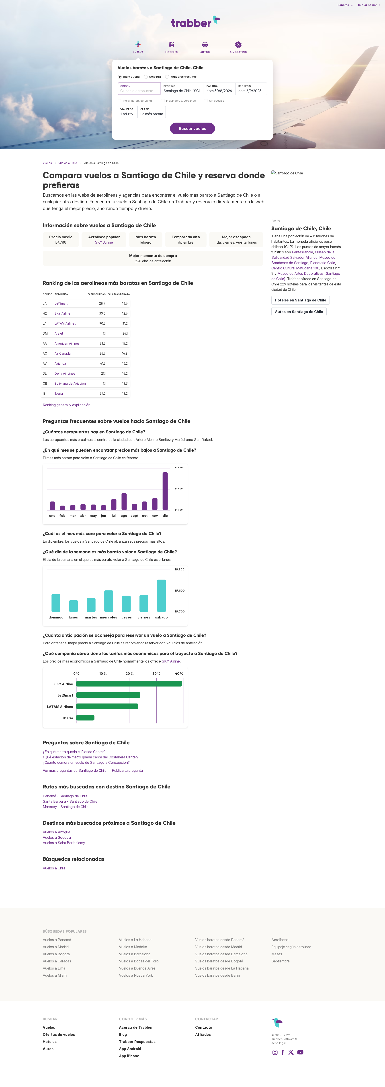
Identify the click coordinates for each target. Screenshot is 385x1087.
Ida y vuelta (131, 76)
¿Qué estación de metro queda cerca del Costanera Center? (91, 757)
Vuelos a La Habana (135, 939)
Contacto (203, 1027)
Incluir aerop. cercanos (138, 101)
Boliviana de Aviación (70, 383)
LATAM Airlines (65, 323)
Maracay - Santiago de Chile (65, 806)
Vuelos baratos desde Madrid (218, 947)
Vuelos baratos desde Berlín (217, 975)
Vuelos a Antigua (56, 832)
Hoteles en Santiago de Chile (300, 300)
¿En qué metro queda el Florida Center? (74, 752)
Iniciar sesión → (369, 5)
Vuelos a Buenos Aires (137, 968)
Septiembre (280, 961)
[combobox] (139, 89)
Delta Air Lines (65, 373)
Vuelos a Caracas (57, 961)
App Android (130, 1049)
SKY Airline (104, 242)
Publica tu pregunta (127, 770)
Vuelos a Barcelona (134, 954)
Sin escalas (216, 101)
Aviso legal (278, 1043)
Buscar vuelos (192, 128)
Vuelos (49, 1027)
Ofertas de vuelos (59, 1034)
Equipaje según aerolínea (291, 947)
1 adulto (126, 114)
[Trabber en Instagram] (275, 1054)
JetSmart (61, 303)
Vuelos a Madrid (56, 947)
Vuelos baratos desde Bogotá (219, 961)
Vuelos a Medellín (133, 947)
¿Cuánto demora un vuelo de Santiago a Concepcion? (86, 762)
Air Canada (63, 353)
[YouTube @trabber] (299, 1054)
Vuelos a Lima (54, 968)
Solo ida (155, 76)
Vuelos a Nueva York (136, 975)
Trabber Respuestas (137, 1041)
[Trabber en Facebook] (283, 1054)
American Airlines (67, 343)
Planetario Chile (322, 263)
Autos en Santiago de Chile (299, 311)
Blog (123, 1034)
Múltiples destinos (183, 76)
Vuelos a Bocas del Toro (139, 961)
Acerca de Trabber (136, 1027)
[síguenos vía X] (291, 1054)
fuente (275, 220)
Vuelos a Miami (55, 975)
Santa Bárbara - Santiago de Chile (70, 801)
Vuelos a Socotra (57, 837)
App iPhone (129, 1056)
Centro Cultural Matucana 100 (295, 268)
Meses (276, 954)
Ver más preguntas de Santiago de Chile (74, 770)
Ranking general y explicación (66, 405)
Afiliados (203, 1034)
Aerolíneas (280, 939)
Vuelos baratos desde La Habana (222, 968)
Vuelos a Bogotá (56, 954)
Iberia (59, 393)
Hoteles (50, 1041)
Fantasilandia (302, 252)
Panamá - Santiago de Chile (65, 796)
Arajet (59, 333)
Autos (48, 1049)
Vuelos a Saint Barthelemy (64, 843)
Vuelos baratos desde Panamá (219, 939)
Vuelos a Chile (54, 868)
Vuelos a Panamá (57, 939)
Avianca (60, 363)
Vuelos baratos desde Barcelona (221, 954)
